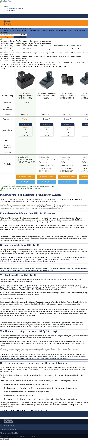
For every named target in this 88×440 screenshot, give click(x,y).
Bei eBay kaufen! (26, 182)
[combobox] (10, 34)
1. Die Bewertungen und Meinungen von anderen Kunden (20, 412)
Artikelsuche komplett (16, 8)
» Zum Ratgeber (19, 37)
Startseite (7, 21)
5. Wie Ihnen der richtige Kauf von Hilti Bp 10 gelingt (65, 414)
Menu (2, 3)
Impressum (8, 420)
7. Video (43, 416)
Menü (6, 6)
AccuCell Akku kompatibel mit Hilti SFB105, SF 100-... (25, 95)
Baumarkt (12, 10)
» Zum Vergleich (6, 37)
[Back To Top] (0, 435)
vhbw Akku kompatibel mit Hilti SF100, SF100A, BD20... (46, 95)
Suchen (23, 34)
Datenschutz (8, 422)
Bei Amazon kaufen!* (25, 177)
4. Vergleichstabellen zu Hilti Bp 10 (34, 414)
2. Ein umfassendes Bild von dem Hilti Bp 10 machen (58, 412)
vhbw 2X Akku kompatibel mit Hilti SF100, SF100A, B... (68, 95)
